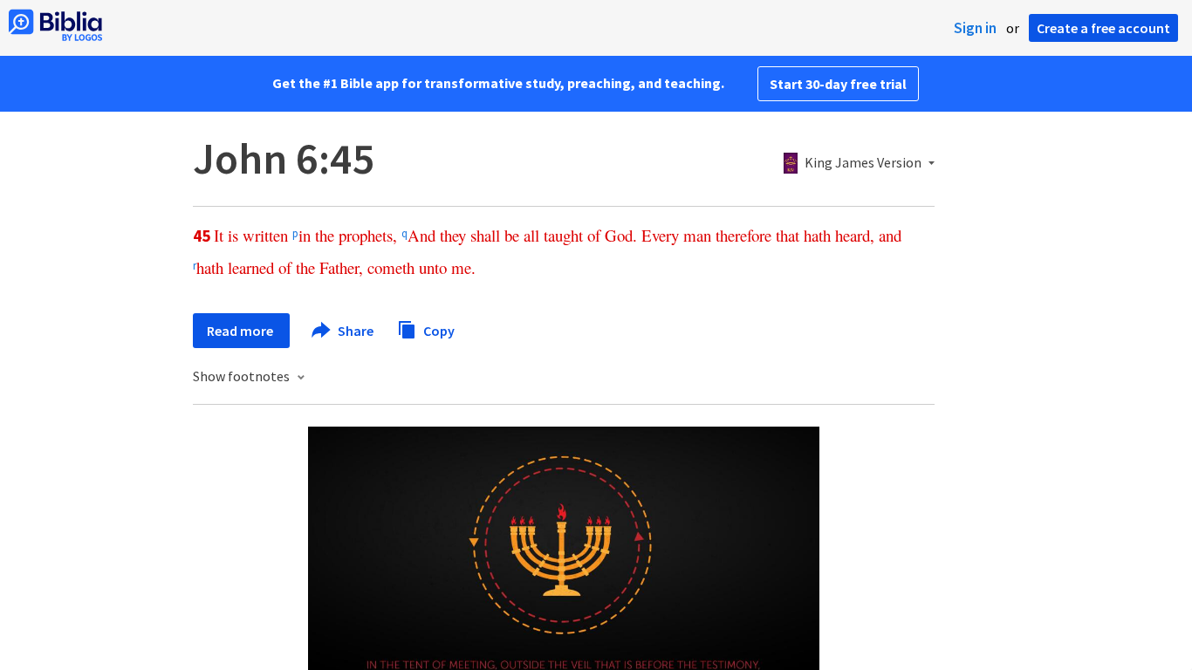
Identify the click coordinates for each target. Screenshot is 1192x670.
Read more (241, 330)
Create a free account (1103, 28)
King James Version (863, 163)
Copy (438, 330)
